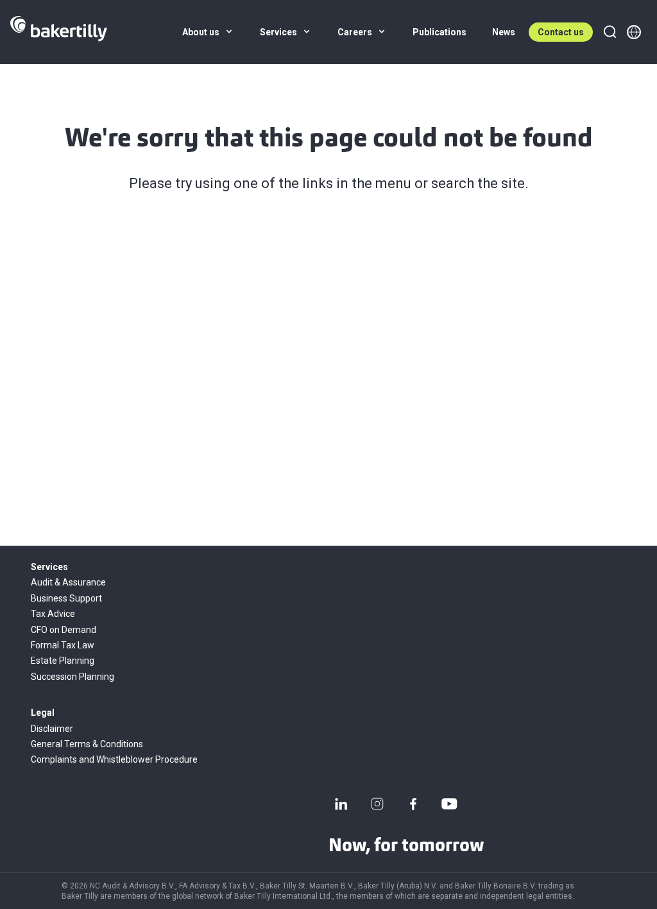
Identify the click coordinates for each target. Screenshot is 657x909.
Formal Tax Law (62, 645)
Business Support (66, 598)
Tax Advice (53, 614)
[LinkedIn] (341, 804)
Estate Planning (62, 660)
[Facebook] (413, 804)
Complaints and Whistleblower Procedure (114, 759)
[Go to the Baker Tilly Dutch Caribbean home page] (58, 32)
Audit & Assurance (68, 582)
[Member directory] (634, 32)
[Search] (609, 32)
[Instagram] (377, 804)
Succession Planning (72, 676)
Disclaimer (52, 728)
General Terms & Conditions (87, 744)
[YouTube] (449, 804)
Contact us (561, 32)
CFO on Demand (63, 630)
